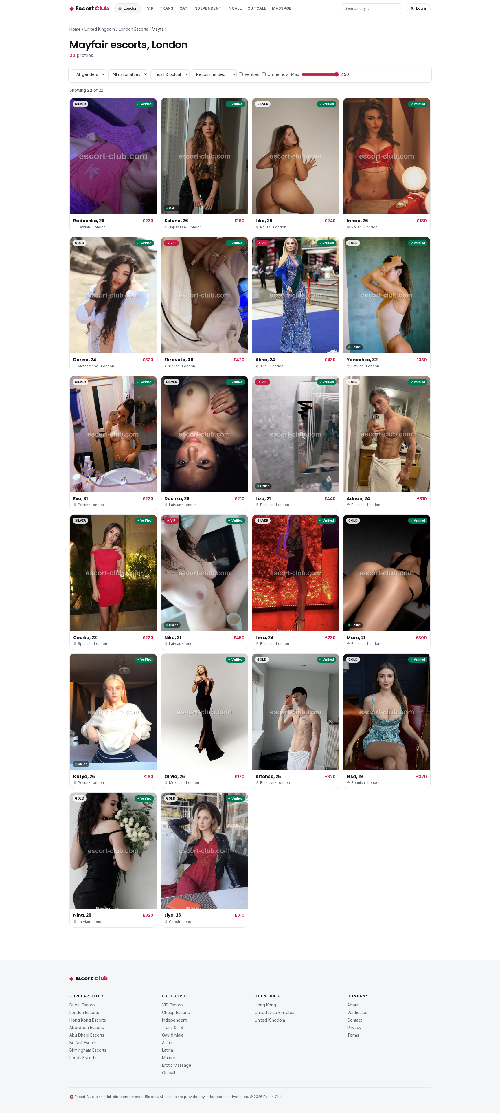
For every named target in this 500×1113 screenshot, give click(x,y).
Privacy (354, 1027)
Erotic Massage (176, 1065)
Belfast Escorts (83, 1042)
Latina (167, 1050)
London (130, 8)
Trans (166, 8)
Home (75, 29)
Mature (168, 1057)
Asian (167, 1042)
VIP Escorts (172, 1004)
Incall (234, 8)
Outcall (256, 8)
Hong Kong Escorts (87, 1019)
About (353, 1004)
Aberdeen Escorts (86, 1027)
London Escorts (133, 29)
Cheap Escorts (176, 1012)
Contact (354, 1019)
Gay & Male (173, 1035)
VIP (150, 8)
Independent (207, 8)
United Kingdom (99, 29)
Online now (278, 74)
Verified (252, 74)
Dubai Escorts (82, 1004)
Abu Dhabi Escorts (86, 1035)
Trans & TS (172, 1027)
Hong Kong (265, 1004)
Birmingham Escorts (87, 1050)
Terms (353, 1035)
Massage (281, 8)
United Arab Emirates (274, 1012)
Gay (183, 8)
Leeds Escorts (82, 1057)
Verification (358, 1012)
